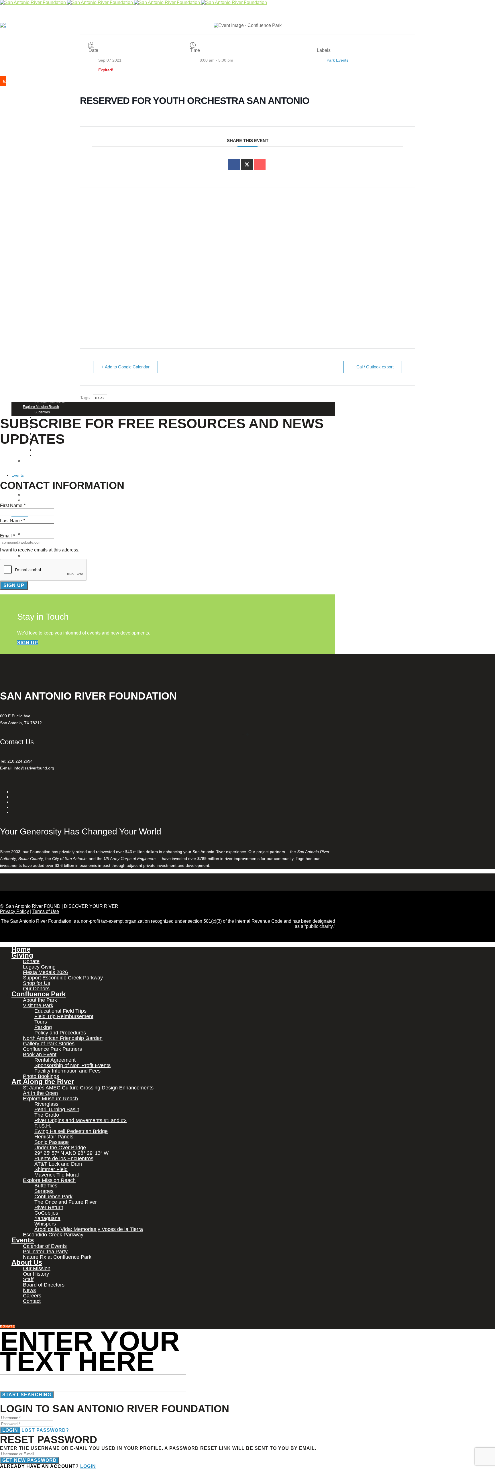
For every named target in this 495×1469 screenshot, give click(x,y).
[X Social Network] (247, 164)
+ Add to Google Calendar (125, 366)
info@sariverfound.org (34, 768)
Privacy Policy (14, 911)
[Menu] (1, 48)
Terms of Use (45, 911)
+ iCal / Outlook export (373, 366)
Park (100, 398)
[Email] (260, 164)
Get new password (29, 1460)
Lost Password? (45, 1430)
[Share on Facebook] (234, 164)
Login (10, 1430)
